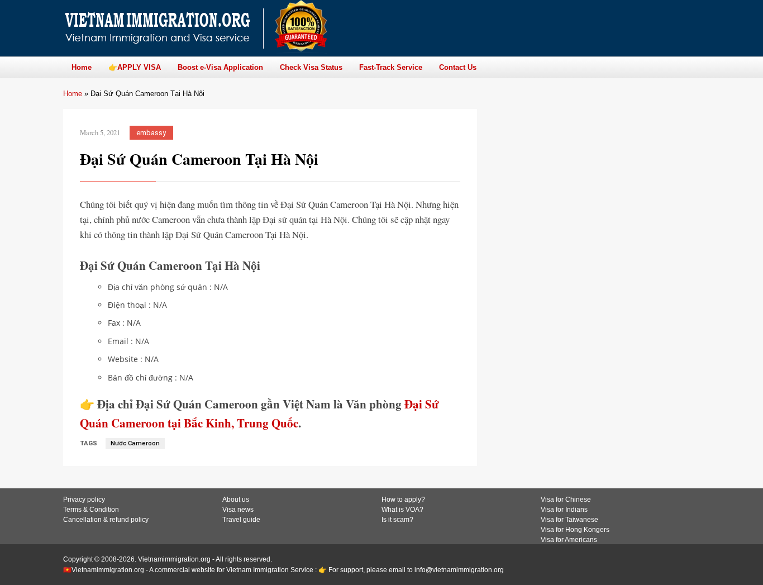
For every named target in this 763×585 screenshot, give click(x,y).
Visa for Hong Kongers (575, 530)
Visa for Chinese (566, 499)
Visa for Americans (569, 540)
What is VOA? (402, 509)
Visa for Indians (564, 509)
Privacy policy (84, 499)
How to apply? (403, 499)
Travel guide (241, 520)
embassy (151, 133)
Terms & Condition (91, 509)
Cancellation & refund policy (106, 520)
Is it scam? (397, 520)
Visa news (238, 509)
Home (72, 93)
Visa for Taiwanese (569, 520)
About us (235, 499)
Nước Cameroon (135, 443)
